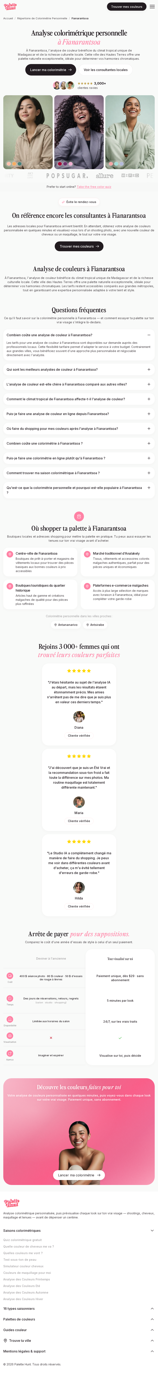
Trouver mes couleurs (126, 6)
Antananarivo (68, 624)
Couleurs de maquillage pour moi (27, 1272)
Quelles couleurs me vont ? (23, 1253)
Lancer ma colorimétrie (48, 70)
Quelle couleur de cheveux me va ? (28, 1246)
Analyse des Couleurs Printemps (26, 1279)
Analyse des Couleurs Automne (25, 1292)
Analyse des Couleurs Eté (21, 1286)
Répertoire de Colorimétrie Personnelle (42, 18)
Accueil (8, 18)
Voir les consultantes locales (106, 70)
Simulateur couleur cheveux (23, 1266)
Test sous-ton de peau (19, 1259)
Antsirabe (97, 624)
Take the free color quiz (94, 186)
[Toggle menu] (152, 6)
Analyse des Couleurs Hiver (23, 1299)
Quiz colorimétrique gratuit (22, 1240)
